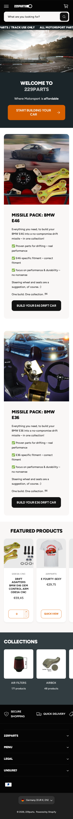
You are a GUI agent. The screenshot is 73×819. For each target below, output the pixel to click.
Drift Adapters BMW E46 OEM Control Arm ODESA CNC (19, 585)
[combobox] (36, 17)
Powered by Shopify (46, 812)
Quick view (51, 613)
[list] (36, 714)
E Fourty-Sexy (51, 579)
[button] (6, 6)
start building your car (33, 112)
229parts (29, 812)
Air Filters (18, 682)
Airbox (51, 682)
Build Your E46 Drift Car (36, 305)
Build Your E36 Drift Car (36, 502)
